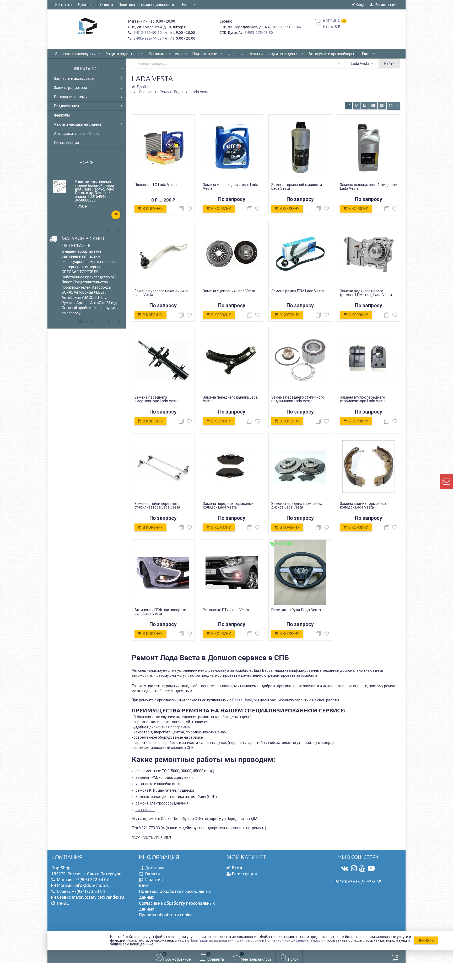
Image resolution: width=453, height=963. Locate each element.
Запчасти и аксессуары (75, 54)
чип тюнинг (145, 810)
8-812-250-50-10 (147, 32)
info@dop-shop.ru (92, 885)
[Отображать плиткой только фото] (365, 105)
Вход (359, 5)
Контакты (63, 5)
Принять (426, 940)
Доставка (86, 5)
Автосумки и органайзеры (331, 54)
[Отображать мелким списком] (382, 105)
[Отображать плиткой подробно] (356, 105)
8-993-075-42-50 (258, 32)
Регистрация (385, 5)
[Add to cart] (115, 214)
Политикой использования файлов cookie (225, 940)
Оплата (106, 5)
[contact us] (446, 481)
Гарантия (154, 879)
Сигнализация (66, 143)
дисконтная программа (169, 727)
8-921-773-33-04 (286, 27)
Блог (143, 885)
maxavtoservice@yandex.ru (98, 897)
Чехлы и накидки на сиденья (273, 54)
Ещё (186, 5)
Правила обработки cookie (165, 914)
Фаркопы (235, 54)
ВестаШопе (242, 700)
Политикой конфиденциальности (294, 940)
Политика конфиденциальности (146, 5)
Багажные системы (165, 54)
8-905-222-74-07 (147, 38)
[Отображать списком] (373, 105)
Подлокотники (204, 54)
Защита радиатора (122, 54)
